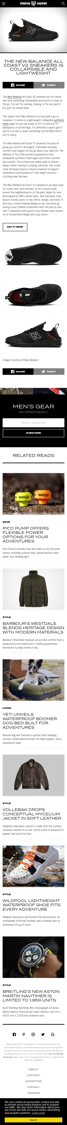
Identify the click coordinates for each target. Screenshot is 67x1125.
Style (7, 617)
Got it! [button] (33, 1120)
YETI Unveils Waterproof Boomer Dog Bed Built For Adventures (30, 721)
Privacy (33, 1087)
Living (7, 708)
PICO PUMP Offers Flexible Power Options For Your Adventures (26, 535)
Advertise (33, 1081)
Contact (33, 1075)
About (33, 1069)
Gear (6, 522)
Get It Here (15, 227)
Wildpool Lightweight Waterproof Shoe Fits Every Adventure (31, 905)
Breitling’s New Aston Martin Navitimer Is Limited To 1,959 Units (31, 996)
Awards (33, 1093)
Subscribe (33, 433)
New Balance (14, 97)
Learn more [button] (38, 1113)
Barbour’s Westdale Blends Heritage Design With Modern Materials (33, 628)
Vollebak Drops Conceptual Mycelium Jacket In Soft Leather (32, 814)
